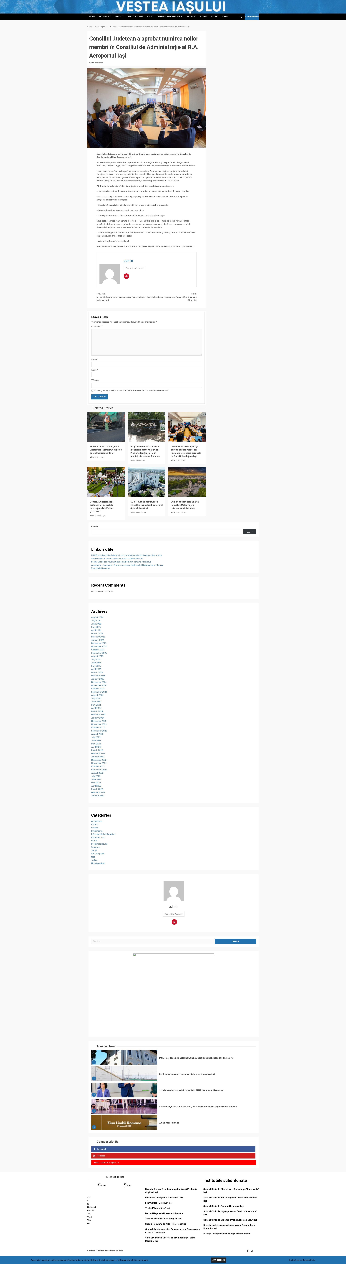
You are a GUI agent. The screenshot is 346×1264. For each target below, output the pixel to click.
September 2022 (99, 770)
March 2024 (97, 711)
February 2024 (98, 715)
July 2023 (95, 737)
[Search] (241, 16)
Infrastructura (135, 17)
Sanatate (119, 17)
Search (94, 527)
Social (150, 17)
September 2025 (99, 653)
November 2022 (99, 763)
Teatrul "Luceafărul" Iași (157, 1208)
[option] (173, 1058)
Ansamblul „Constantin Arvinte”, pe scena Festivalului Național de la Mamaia (127, 565)
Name (94, 359)
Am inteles (218, 1260)
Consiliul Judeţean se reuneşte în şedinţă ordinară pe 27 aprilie (172, 297)
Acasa (92, 17)
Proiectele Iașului (99, 844)
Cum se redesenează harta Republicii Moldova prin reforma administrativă (187, 482)
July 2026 (95, 621)
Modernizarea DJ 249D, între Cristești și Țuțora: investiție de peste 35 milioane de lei (106, 427)
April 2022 (96, 786)
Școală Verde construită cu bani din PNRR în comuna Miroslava (121, 562)
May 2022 (96, 783)
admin (91, 62)
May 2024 (96, 705)
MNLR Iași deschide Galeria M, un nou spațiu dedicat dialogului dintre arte (126, 555)
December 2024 (98, 682)
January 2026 (97, 640)
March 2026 (97, 633)
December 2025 (98, 643)
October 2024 (98, 689)
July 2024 (95, 698)
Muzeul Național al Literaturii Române (164, 1213)
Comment (96, 326)
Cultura (203, 17)
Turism (225, 17)
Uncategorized (98, 863)
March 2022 (97, 789)
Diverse (94, 828)
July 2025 (95, 659)
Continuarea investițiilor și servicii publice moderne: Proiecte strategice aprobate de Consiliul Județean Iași (187, 427)
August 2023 (97, 734)
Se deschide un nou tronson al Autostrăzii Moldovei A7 (117, 559)
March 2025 (97, 672)
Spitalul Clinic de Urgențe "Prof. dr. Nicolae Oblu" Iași (230, 1220)
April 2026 (96, 630)
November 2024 (99, 685)
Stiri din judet (97, 854)
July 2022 (95, 776)
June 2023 (96, 740)
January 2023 (97, 757)
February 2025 (98, 676)
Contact (91, 1251)
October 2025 (98, 650)
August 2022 (97, 773)
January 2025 (97, 679)
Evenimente (96, 831)
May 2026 (96, 627)
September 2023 (99, 731)
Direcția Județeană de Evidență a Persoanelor (226, 1233)
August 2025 (97, 656)
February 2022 (98, 792)
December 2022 (98, 760)
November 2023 (99, 724)
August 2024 (97, 695)
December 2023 (98, 721)
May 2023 (96, 744)
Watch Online (253, 17)
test (93, 857)
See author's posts (134, 268)
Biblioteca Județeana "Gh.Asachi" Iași (164, 1197)
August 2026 (97, 617)
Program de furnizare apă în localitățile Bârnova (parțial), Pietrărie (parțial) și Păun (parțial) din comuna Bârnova (147, 427)
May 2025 (96, 666)
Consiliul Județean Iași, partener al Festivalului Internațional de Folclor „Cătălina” (106, 482)
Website (95, 380)
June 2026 (96, 624)
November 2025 (99, 646)
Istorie (214, 17)
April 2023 (96, 747)
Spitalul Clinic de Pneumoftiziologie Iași (223, 1206)
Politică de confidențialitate (110, 1251)
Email (94, 370)
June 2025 (96, 663)
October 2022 (98, 766)
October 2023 (98, 727)
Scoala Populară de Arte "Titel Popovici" (166, 1224)
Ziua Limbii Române (100, 568)
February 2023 (98, 753)
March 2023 (97, 750)
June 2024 (96, 702)
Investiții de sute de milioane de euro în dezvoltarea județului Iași (121, 297)
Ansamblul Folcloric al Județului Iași (163, 1218)
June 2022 (96, 779)
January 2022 (97, 796)
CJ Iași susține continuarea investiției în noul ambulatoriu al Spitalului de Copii (147, 482)
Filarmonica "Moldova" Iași (158, 1203)
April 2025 (96, 669)
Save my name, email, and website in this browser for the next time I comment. (131, 390)
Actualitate (105, 17)
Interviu (191, 17)
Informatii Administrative (170, 17)
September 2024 (99, 692)
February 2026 (98, 637)
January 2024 (97, 718)
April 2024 (96, 708)
